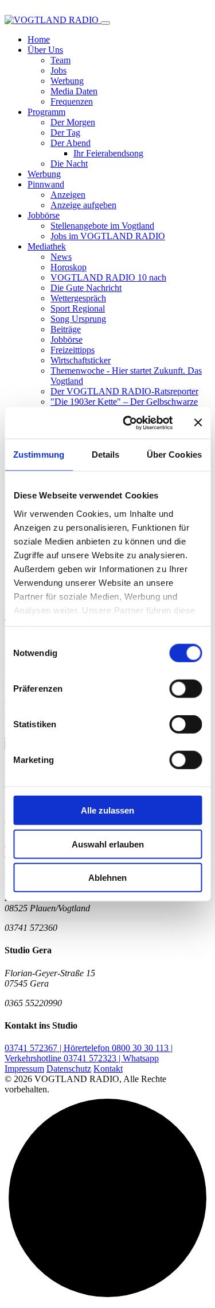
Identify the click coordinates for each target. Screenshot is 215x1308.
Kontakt (108, 1068)
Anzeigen (67, 195)
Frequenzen (71, 101)
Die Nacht (69, 163)
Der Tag (65, 132)
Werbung (67, 81)
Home (39, 39)
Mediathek (47, 246)
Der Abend (70, 143)
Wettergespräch (78, 298)
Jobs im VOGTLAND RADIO (107, 236)
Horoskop (68, 267)
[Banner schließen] (198, 423)
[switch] (185, 689)
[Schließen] (105, 23)
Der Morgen (72, 122)
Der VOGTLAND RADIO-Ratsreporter (124, 391)
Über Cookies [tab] (174, 454)
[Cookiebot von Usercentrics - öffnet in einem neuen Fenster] (128, 422)
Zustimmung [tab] (38, 454)
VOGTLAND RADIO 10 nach (108, 277)
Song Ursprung (78, 319)
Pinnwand (46, 184)
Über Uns (45, 50)
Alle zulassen (107, 810)
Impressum (24, 1068)
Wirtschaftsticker (80, 360)
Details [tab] (106, 454)
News (61, 257)
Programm (46, 112)
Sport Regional (77, 308)
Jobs (58, 70)
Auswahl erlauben (108, 844)
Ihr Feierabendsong (108, 153)
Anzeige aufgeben (83, 205)
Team (60, 60)
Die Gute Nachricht (86, 288)
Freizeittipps (72, 350)
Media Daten (73, 91)
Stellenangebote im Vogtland (102, 226)
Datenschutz (68, 1068)
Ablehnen (107, 878)
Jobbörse (44, 215)
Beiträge (65, 329)
